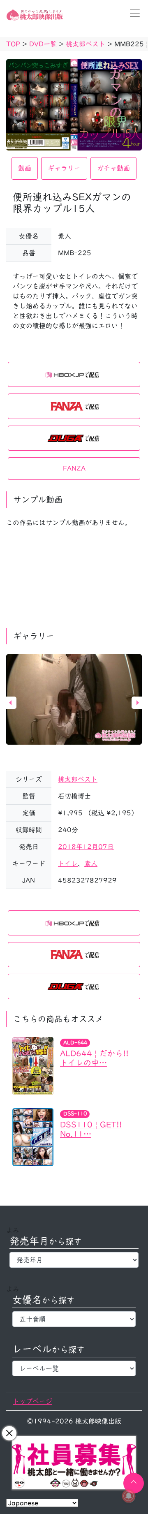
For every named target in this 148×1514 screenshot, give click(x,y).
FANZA (74, 468)
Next (138, 703)
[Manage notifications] (128, 1495)
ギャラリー (64, 168)
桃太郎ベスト (77, 779)
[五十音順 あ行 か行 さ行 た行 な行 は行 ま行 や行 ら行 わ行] (74, 1319)
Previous (10, 703)
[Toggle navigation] (132, 13)
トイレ (68, 863)
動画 (24, 168)
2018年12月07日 (86, 846)
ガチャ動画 (113, 168)
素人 (90, 863)
